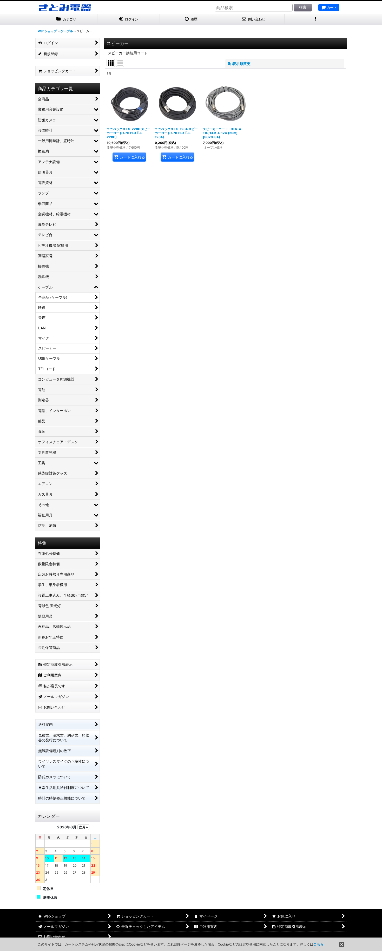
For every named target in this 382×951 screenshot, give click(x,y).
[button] (316, 19)
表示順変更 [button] (241, 63)
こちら (318, 944)
